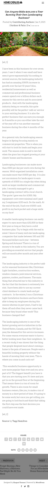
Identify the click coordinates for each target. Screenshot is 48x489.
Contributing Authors (23, 22)
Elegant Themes (19, 482)
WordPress (40, 482)
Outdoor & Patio (18, 25)
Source (5, 421)
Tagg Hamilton (19, 421)
